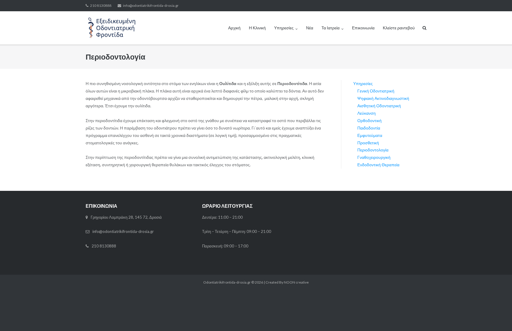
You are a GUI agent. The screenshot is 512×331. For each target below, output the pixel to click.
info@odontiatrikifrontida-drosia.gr (151, 5)
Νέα (309, 27)
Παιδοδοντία (368, 127)
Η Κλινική (257, 27)
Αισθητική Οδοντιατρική (379, 105)
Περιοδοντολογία (372, 149)
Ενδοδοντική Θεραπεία (378, 164)
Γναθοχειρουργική (374, 157)
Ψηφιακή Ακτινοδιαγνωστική (383, 98)
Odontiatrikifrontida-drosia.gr (227, 282)
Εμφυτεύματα (369, 135)
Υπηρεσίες (284, 27)
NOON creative (296, 282)
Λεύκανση (366, 113)
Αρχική (234, 27)
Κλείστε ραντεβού (399, 27)
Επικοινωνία (363, 27)
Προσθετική (368, 142)
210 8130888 (100, 5)
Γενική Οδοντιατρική (375, 90)
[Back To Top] (497, 317)
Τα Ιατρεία (330, 27)
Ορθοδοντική (369, 120)
